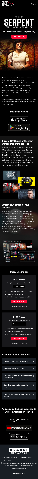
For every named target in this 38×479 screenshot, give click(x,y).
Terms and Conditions (19, 306)
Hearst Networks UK (13, 463)
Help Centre (6, 457)
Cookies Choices (19, 473)
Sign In (33, 4)
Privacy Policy (6, 460)
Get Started (18, 37)
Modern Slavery (26, 457)
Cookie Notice (16, 457)
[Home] (8, 4)
